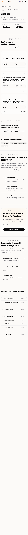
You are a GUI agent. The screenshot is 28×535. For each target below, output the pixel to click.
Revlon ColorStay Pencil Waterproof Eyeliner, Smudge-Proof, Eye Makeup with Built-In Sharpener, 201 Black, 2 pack (13, 101)
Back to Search (7, 6)
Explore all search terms (9, 294)
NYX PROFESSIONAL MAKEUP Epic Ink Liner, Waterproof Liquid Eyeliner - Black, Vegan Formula (14, 58)
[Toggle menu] (25, 2)
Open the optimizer (13, 229)
